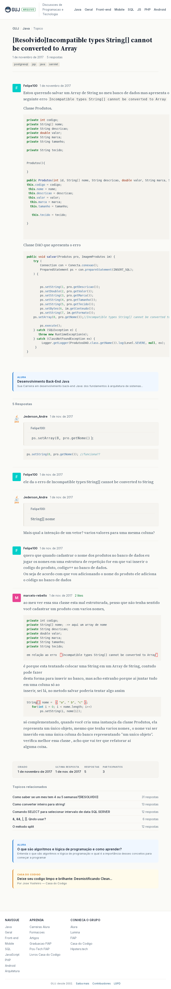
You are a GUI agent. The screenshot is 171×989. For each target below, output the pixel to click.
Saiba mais (82, 983)
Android (160, 9)
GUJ (16, 28)
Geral (89, 9)
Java (77, 9)
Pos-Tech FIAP (40, 949)
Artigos (34, 938)
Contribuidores (101, 983)
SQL (131, 9)
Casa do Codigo (81, 943)
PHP (148, 9)
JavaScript (12, 954)
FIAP (73, 938)
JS (139, 9)
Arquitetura (12, 971)
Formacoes (37, 932)
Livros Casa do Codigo (45, 954)
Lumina (75, 932)
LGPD (117, 983)
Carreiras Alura (40, 927)
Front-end (11, 938)
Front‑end (103, 9)
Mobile (119, 9)
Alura (73, 927)
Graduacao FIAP (41, 943)
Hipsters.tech (79, 949)
